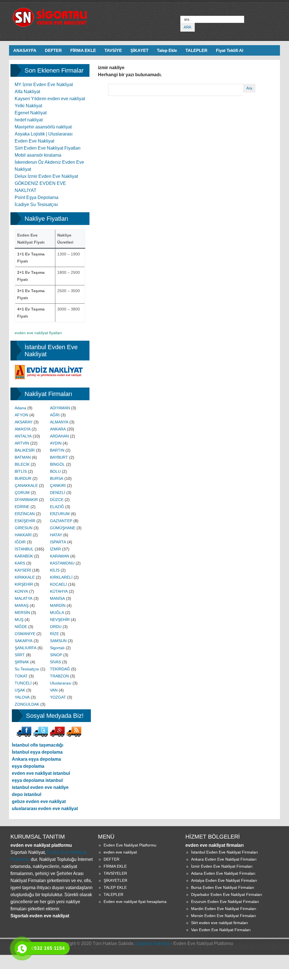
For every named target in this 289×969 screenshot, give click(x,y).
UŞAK (20, 690)
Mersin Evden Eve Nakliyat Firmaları (223, 915)
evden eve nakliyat (120, 852)
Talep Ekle (167, 50)
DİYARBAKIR (26, 499)
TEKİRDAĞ (60, 669)
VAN (54, 690)
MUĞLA (57, 612)
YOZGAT (58, 697)
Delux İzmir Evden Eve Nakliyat (46, 176)
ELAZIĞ (57, 506)
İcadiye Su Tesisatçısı (36, 204)
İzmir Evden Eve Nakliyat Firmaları (222, 866)
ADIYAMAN (60, 408)
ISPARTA (58, 542)
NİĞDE (21, 626)
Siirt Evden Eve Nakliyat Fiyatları (47, 148)
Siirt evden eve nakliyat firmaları (219, 922)
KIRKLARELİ (61, 577)
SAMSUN (58, 640)
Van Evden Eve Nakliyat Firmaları (221, 930)
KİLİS (55, 570)
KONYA (21, 591)
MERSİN (22, 612)
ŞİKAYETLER (115, 880)
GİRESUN (23, 528)
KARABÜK (24, 556)
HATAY (56, 535)
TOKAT (21, 676)
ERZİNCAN (25, 513)
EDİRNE (22, 506)
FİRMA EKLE (83, 50)
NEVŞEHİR (60, 619)
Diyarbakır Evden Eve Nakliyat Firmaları (226, 894)
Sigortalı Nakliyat (152, 943)
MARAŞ (22, 605)
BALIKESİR (25, 450)
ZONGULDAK (27, 704)
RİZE (54, 633)
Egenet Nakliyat (31, 112)
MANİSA (57, 598)
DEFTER (53, 50)
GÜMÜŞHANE (62, 528)
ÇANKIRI (58, 485)
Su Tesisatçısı (27, 669)
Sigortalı (57, 648)
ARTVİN (22, 443)
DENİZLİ (57, 492)
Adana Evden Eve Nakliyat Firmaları (223, 873)
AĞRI (55, 415)
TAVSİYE (113, 50)
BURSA (56, 478)
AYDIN (56, 443)
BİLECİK (22, 464)
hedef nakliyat (29, 119)
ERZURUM (60, 513)
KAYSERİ (23, 570)
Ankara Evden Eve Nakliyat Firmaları (224, 859)
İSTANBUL (24, 549)
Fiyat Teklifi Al (229, 50)
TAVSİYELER (115, 873)
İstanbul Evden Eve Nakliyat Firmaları (224, 852)
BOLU (55, 471)
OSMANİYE (25, 633)
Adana (20, 408)
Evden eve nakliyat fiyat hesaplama (135, 901)
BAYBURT (59, 457)
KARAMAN (59, 556)
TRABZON (59, 676)
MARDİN (57, 605)
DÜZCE (57, 499)
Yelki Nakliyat (28, 105)
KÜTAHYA (59, 591)
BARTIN (57, 450)
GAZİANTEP (61, 521)
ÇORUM (22, 492)
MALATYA (23, 598)
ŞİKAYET (139, 50)
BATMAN (23, 457)
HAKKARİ (23, 535)
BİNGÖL (57, 464)
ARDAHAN (59, 436)
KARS (20, 563)
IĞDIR (20, 542)
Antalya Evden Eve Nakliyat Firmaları (224, 880)
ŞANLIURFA (25, 648)
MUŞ (19, 619)
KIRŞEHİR (24, 584)
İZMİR (55, 549)
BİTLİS (21, 471)
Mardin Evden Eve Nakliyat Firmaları (223, 908)
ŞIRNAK (22, 662)
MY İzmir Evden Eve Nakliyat (44, 84)
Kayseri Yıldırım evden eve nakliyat (50, 98)
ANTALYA (23, 436)
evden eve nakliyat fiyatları (38, 333)
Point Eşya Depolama (36, 197)
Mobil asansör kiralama (38, 155)
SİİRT (20, 655)
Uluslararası (60, 683)
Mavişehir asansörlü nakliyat (43, 126)
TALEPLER (196, 50)
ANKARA (58, 429)
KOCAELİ (58, 584)
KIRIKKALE (25, 577)
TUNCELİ (23, 683)
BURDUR (23, 478)
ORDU (56, 626)
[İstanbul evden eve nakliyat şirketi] (50, 368)
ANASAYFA (24, 50)
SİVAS (55, 662)
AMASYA (22, 429)
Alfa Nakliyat (27, 91)
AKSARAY (23, 422)
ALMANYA (59, 422)
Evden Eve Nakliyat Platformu (130, 845)
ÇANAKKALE (26, 485)
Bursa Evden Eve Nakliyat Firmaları (222, 887)
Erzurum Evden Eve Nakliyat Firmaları (225, 901)
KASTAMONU (62, 563)
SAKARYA (23, 640)
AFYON (21, 415)
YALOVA (22, 697)
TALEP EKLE (115, 887)
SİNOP (56, 655)
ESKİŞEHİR (25, 521)
